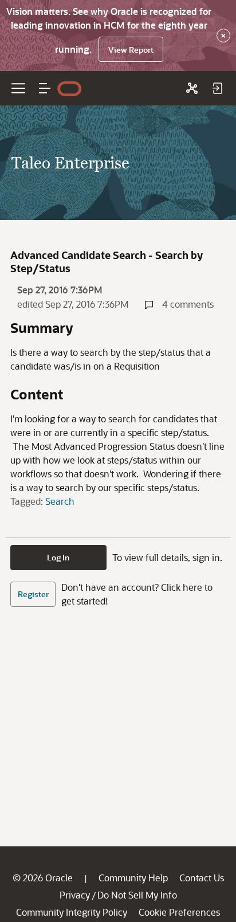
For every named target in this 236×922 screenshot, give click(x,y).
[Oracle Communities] (192, 88)
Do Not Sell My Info (137, 895)
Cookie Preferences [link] (179, 912)
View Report (131, 49)
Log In (58, 557)
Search (59, 501)
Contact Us (201, 878)
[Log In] (217, 88)
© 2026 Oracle (43, 878)
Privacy (75, 895)
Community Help (133, 878)
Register (33, 593)
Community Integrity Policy (71, 912)
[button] (44, 88)
